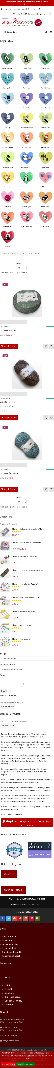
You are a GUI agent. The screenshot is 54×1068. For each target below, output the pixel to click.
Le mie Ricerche (10, 944)
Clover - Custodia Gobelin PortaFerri (27, 570)
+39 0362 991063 (9, 1035)
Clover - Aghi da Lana (21, 625)
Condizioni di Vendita (12, 952)
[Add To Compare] (45, 346)
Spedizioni (9, 993)
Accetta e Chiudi (25, 1064)
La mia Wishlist (9, 948)
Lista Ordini (26, 9)
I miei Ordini (7, 940)
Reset (8, 691)
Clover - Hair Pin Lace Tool (23, 611)
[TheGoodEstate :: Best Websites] (39, 850)
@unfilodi (9, 874)
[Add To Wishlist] (51, 346)
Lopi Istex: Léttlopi (7, 402)
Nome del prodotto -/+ (12, 253)
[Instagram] (25, 918)
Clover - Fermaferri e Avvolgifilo (26, 584)
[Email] (37, 918)
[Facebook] (2, 918)
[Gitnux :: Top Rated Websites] (14, 850)
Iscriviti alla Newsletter (27, 912)
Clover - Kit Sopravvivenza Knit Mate (28, 529)
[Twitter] (8, 918)
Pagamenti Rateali (11, 956)
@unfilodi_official (13, 889)
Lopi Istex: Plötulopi (8, 330)
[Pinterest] (19, 918)
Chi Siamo (9, 985)
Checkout (36, 9)
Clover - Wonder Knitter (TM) (25, 556)
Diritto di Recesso (13, 997)
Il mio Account (14, 9)
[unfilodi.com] (22, 23)
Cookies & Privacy (13, 1001)
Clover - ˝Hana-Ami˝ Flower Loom (26, 542)
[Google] (14, 918)
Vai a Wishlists (7, 706)
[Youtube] (31, 918)
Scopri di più (26, 825)
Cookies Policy (8, 1064)
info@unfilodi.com (10, 1041)
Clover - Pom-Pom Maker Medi (25, 597)
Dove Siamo (10, 989)
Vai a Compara (8, 725)
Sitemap (9, 1005)
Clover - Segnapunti (21, 639)
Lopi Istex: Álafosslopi (9, 473)
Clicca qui (27, 4)
